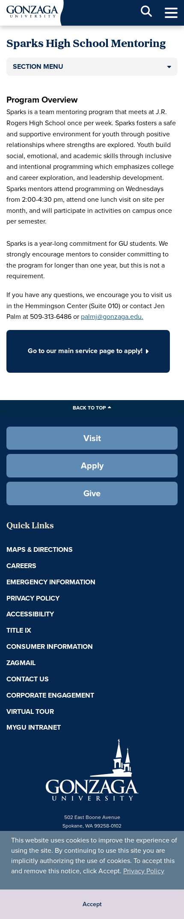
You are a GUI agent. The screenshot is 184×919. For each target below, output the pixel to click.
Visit (92, 438)
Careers (21, 566)
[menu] (171, 13)
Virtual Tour (30, 711)
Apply (92, 465)
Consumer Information (49, 646)
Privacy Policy (143, 871)
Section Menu (38, 66)
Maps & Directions (39, 549)
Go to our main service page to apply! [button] (85, 351)
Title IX (18, 630)
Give (92, 493)
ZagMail (21, 663)
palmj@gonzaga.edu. (112, 316)
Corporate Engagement (50, 695)
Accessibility (30, 614)
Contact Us (27, 679)
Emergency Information (50, 582)
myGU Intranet (33, 727)
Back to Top (89, 408)
